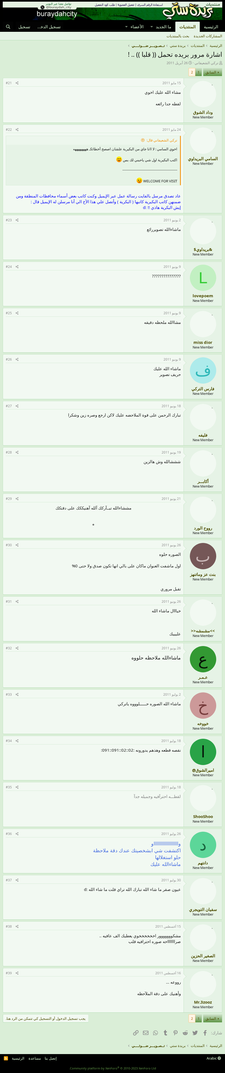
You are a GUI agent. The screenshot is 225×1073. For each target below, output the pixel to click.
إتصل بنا (51, 1058)
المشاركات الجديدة (208, 35)
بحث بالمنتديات (178, 35)
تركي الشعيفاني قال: (162, 140)
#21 (9, 83)
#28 (9, 452)
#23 (9, 220)
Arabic (212, 1058)
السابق (211, 72)
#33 (9, 694)
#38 (9, 926)
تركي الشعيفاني (206, 62)
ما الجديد (163, 26)
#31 (9, 601)
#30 (9, 545)
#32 (9, 648)
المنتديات (187, 26)
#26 (9, 359)
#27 (9, 406)
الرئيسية (211, 26)
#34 (9, 740)
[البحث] (8, 27)
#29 (9, 498)
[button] (151, 27)
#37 (9, 880)
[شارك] (17, 83)
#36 (9, 833)
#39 (9, 973)
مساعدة (35, 1058)
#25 (9, 313)
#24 (9, 266)
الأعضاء (137, 26)
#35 (9, 787)
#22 (9, 129)
